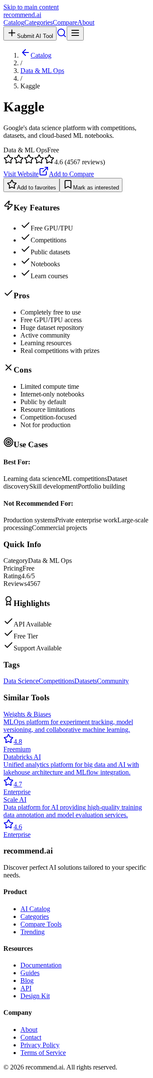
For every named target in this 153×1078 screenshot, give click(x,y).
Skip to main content (31, 7)
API (25, 988)
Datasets (85, 681)
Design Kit (35, 995)
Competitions (56, 681)
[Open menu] (75, 33)
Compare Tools (41, 924)
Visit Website (21, 174)
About (85, 22)
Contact (30, 1037)
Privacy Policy (40, 1045)
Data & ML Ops (42, 70)
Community (113, 681)
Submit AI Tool (35, 36)
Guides (30, 972)
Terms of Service (43, 1052)
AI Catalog (35, 908)
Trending (32, 931)
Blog (27, 980)
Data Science (21, 681)
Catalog (13, 22)
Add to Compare (71, 174)
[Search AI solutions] (62, 35)
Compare (65, 22)
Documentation (41, 965)
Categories (38, 22)
